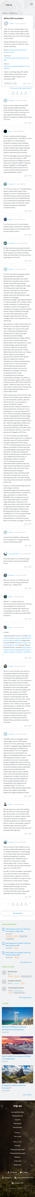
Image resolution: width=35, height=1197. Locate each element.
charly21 (10, 269)
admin (10, 804)
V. (12, 974)
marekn (11, 23)
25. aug (10, 983)
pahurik (10, 219)
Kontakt (17, 1146)
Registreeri (17, 1165)
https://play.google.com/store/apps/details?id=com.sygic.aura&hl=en (17, 638)
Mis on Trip (18, 1142)
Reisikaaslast (12, 972)
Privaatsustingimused (17, 1153)
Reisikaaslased (17, 1116)
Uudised (17, 1120)
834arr (10, 597)
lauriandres (11, 243)
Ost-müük (17, 1136)
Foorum (4, 13)
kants (10, 627)
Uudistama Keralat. (14, 981)
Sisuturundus (17, 1127)
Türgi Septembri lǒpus (16, 988)
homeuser (11, 575)
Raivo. (10, 131)
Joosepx (11, 842)
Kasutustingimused (17, 1149)
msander (11, 184)
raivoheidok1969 (13, 554)
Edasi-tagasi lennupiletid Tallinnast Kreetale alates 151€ (18, 953)
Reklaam (17, 1157)
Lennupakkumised (17, 1112)
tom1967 (11, 666)
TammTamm (18, 990)
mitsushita (11, 100)
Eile (9, 974)
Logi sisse (17, 1161)
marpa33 (16, 983)
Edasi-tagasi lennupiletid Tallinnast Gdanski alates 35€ (18, 944)
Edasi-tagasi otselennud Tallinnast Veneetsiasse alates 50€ (18, 930)
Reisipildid (17, 1123)
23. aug (10, 990)
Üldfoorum (13, 13)
